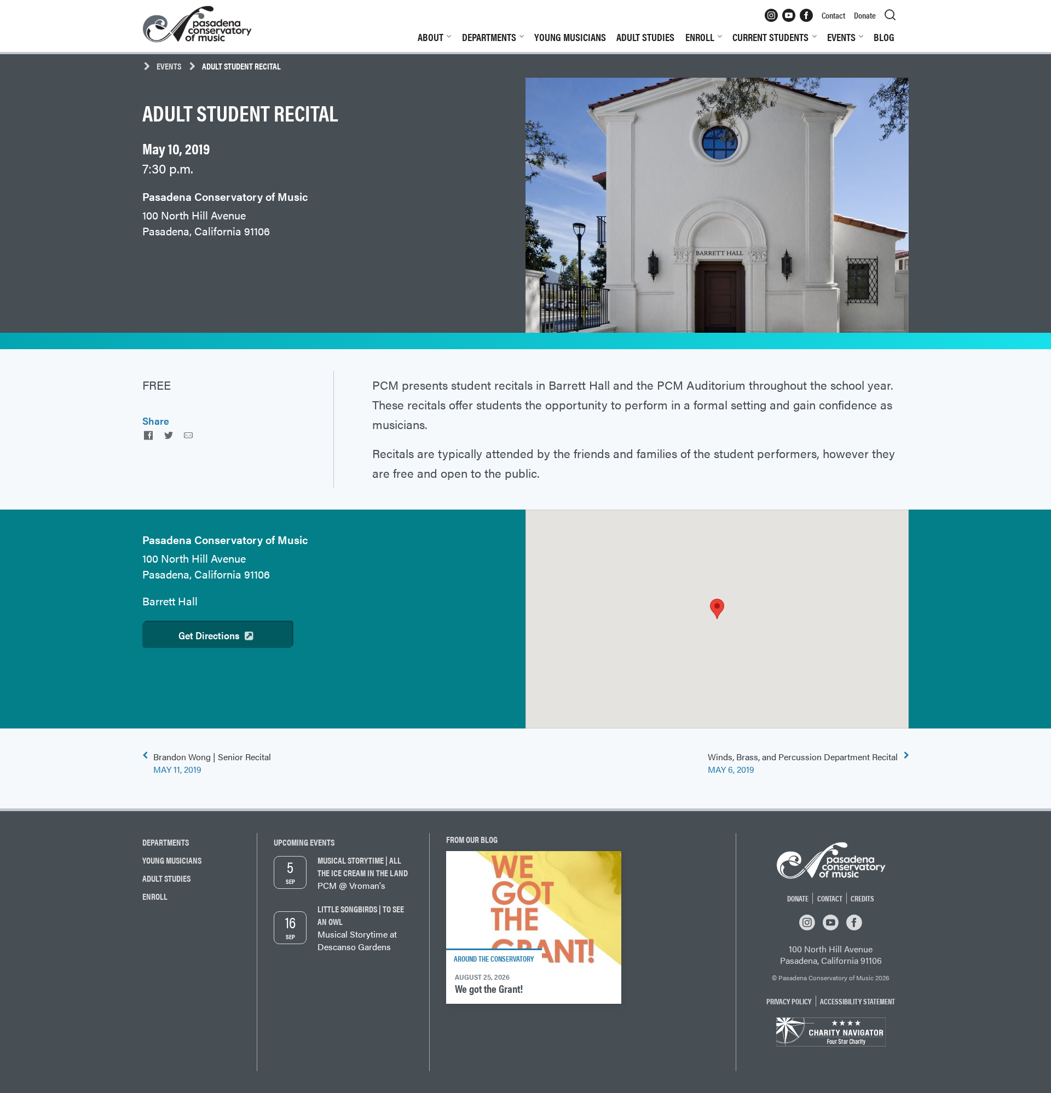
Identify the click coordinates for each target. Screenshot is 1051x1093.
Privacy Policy (788, 1001)
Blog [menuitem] (884, 36)
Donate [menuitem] (865, 15)
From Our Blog (472, 839)
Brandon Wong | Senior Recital (212, 763)
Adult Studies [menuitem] (645, 36)
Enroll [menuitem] (699, 36)
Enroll (155, 896)
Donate (798, 898)
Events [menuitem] (841, 36)
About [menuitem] (430, 36)
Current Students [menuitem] (770, 36)
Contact (829, 898)
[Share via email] (188, 435)
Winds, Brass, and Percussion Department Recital (803, 763)
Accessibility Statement (857, 1001)
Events (169, 66)
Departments (165, 842)
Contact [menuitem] (833, 15)
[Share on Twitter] (168, 435)
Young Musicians (171, 860)
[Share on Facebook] (148, 435)
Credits (862, 898)
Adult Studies (166, 878)
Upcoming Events (304, 842)
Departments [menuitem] (489, 36)
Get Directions (208, 635)
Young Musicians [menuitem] (570, 36)
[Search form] (890, 15)
